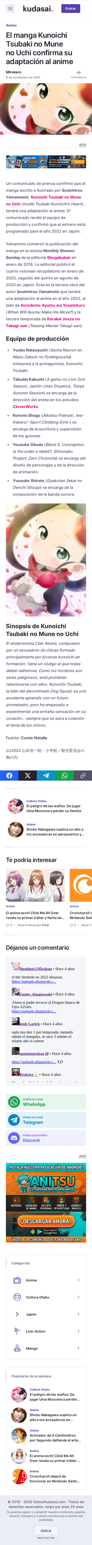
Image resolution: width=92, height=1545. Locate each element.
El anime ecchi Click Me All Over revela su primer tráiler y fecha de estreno (34, 918)
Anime (11, 25)
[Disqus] (46, 1021)
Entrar (71, 8)
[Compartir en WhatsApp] (64, 775)
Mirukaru (13, 72)
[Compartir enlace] (83, 775)
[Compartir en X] (27, 775)
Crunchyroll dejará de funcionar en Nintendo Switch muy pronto (54, 1481)
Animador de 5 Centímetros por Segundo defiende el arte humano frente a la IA (54, 1440)
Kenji (45, 925)
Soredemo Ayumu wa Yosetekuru (53, 305)
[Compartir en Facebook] (9, 775)
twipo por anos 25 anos (64, 1507)
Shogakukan (59, 257)
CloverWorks (25, 406)
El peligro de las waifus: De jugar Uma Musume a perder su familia (53, 808)
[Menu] (10, 8)
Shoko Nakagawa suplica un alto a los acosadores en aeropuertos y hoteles (54, 834)
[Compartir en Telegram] (46, 775)
